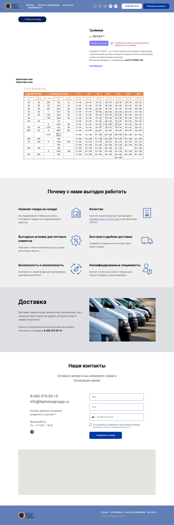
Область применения (49, 5)
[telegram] (116, 6)
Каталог (30, 5)
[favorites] (100, 6)
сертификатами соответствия (104, 219)
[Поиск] (95, 6)
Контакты (68, 5)
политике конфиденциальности (116, 427)
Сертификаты (35, 7)
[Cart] (105, 6)
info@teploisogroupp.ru (49, 401)
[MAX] (110, 6)
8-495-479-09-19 (53, 330)
